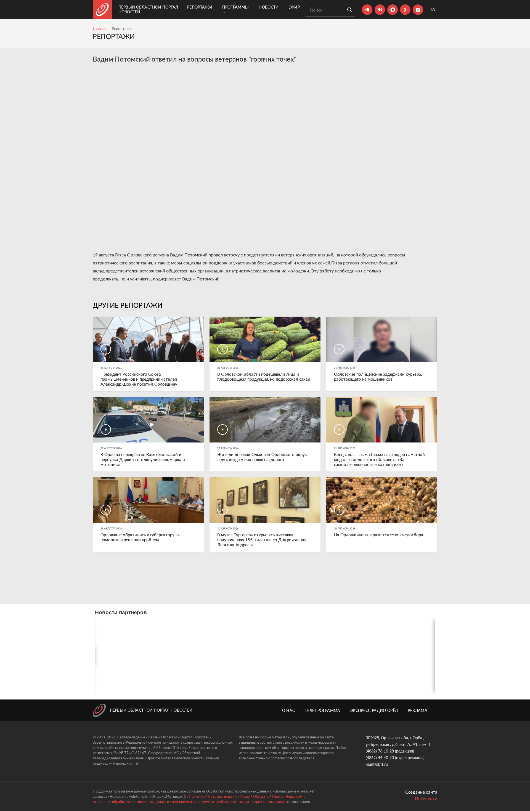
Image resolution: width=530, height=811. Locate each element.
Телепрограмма (322, 710)
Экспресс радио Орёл (374, 710)
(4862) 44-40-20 (380, 757)
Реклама (417, 710)
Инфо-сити (426, 798)
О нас (288, 710)
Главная (99, 28)
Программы (235, 7)
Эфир (294, 7)
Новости (269, 7)
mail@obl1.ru (377, 764)
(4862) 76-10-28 (380, 751)
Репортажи (199, 7)
